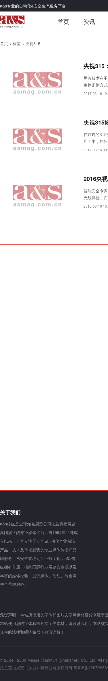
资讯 (89, 21)
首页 (63, 21)
